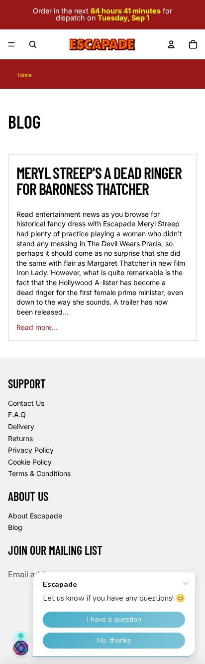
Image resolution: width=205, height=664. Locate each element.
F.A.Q (17, 414)
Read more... (37, 327)
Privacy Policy (31, 450)
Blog (15, 527)
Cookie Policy (30, 462)
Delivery (21, 426)
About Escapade (35, 515)
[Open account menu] (171, 44)
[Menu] (11, 44)
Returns (20, 438)
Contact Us (26, 403)
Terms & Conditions (39, 473)
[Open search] (33, 44)
